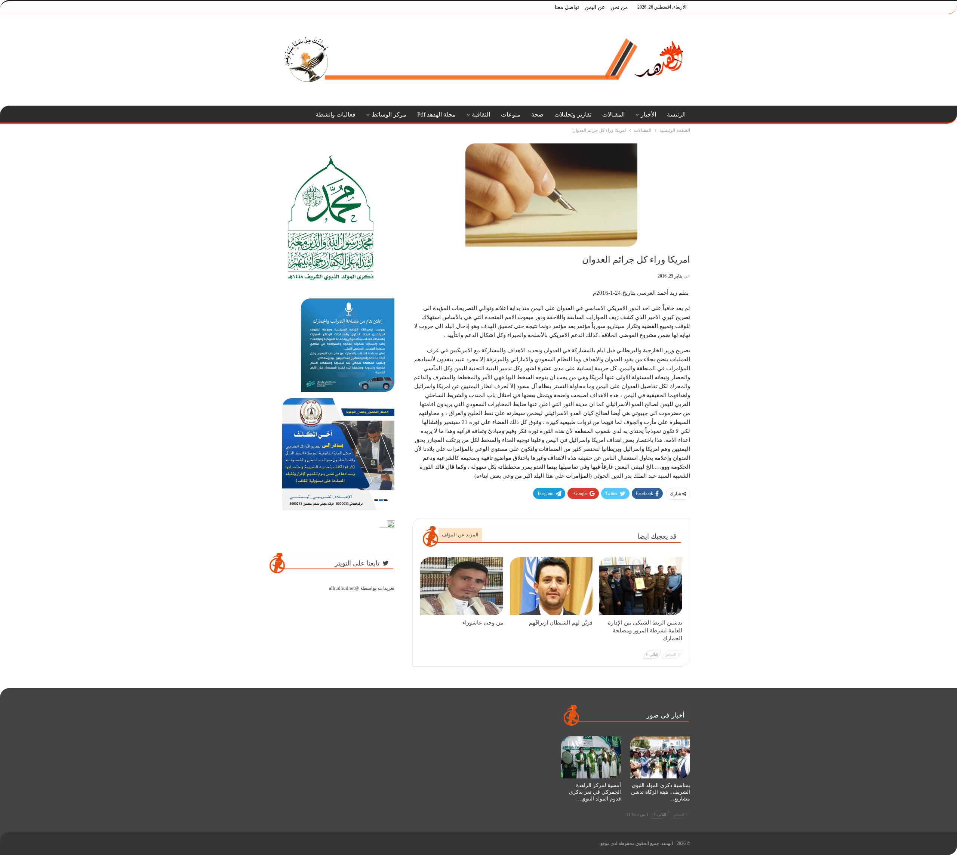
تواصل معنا (567, 7)
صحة (537, 114)
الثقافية (481, 114)
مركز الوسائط (389, 114)
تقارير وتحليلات (572, 114)
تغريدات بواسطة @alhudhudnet (361, 588)
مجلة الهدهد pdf (436, 114)
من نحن (619, 7)
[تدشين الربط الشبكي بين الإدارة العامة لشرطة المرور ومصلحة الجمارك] (640, 586)
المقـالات (613, 114)
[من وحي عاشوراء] (461, 586)
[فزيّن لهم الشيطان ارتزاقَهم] (551, 586)
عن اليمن (595, 7)
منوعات (510, 114)
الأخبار (648, 114)
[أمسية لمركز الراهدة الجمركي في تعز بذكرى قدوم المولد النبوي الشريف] (591, 757)
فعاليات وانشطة (336, 114)
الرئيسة (676, 114)
